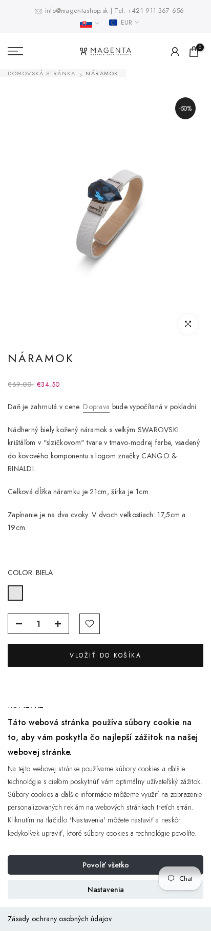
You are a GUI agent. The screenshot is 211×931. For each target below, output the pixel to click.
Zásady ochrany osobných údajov (60, 919)
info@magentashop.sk (78, 10)
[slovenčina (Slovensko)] (89, 23)
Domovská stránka (41, 73)
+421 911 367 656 (156, 10)
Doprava (96, 406)
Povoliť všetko (105, 865)
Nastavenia (106, 889)
